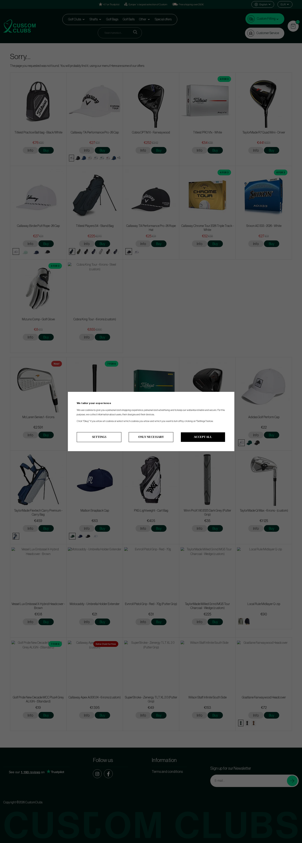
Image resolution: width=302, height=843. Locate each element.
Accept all (203, 437)
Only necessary (151, 437)
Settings (99, 437)
